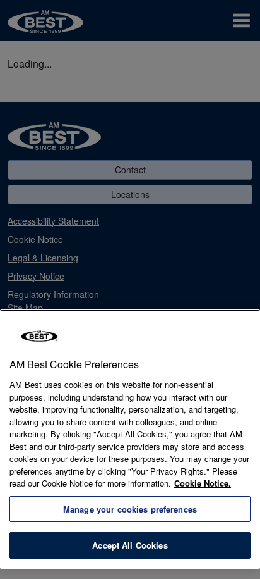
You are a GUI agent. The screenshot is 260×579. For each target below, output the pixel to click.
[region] (130, 439)
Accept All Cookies (129, 545)
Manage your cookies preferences (130, 509)
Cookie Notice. (202, 483)
